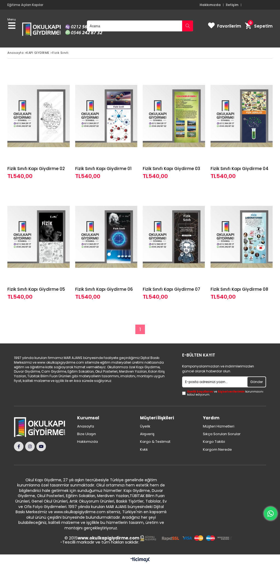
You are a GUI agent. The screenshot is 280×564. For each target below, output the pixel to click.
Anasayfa (85, 426)
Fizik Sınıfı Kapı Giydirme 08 (239, 289)
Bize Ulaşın (86, 434)
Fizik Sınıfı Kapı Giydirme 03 (171, 168)
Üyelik (145, 426)
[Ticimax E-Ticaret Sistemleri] (140, 560)
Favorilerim (229, 26)
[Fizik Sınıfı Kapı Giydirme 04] (242, 116)
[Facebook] (19, 446)
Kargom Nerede (217, 449)
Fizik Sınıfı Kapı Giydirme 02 (36, 168)
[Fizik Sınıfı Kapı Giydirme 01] (106, 116)
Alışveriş (147, 434)
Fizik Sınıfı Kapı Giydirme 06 (104, 289)
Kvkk (144, 449)
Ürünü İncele (52, 124)
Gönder (256, 381)
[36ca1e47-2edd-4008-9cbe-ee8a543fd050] (186, 538)
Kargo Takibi (214, 441)
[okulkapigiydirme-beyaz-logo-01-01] (42, 427)
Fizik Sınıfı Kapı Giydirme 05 (36, 289)
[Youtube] (41, 446)
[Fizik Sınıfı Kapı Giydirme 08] (242, 236)
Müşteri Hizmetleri (218, 426)
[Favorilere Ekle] (38, 124)
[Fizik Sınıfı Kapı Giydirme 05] (38, 236)
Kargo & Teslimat (155, 441)
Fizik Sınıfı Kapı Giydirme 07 (171, 289)
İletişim (232, 5)
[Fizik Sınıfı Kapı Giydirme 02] (38, 116)
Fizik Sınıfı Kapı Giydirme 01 (103, 168)
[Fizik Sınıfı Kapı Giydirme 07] (174, 236)
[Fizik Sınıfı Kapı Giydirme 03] (174, 116)
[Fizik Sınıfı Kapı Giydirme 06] (106, 236)
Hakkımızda (210, 5)
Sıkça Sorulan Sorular (222, 434)
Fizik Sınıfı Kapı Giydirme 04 (240, 168)
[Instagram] (30, 446)
